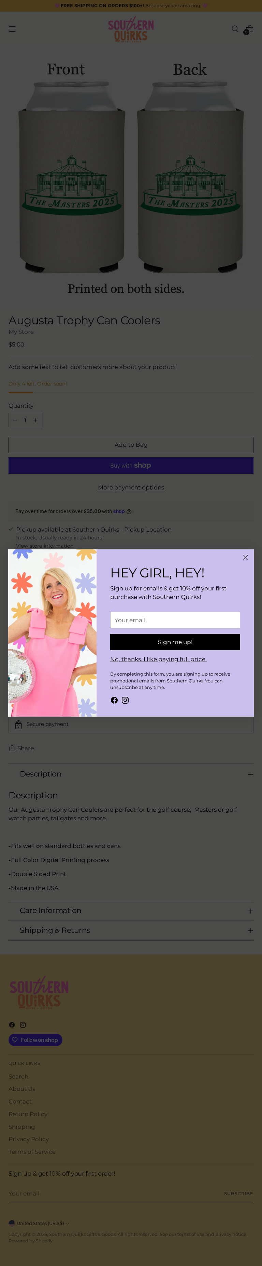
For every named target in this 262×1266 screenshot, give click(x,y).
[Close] (246, 557)
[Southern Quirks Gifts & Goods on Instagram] (125, 701)
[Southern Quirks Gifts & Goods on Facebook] (114, 701)
